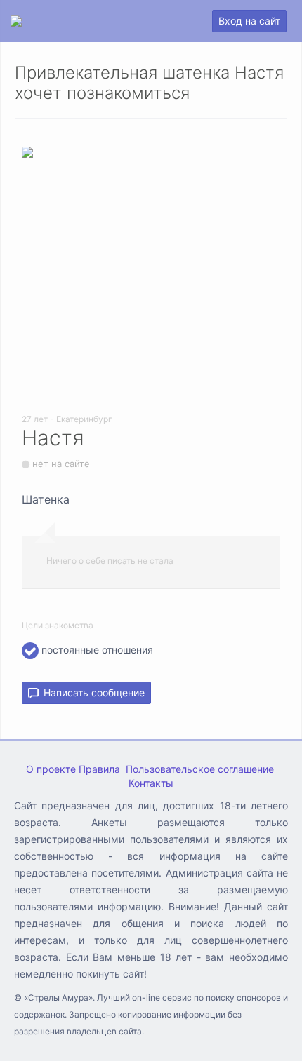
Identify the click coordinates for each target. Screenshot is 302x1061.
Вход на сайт (249, 21)
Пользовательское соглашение (200, 769)
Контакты (151, 783)
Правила (99, 769)
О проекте (51, 769)
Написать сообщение (91, 692)
